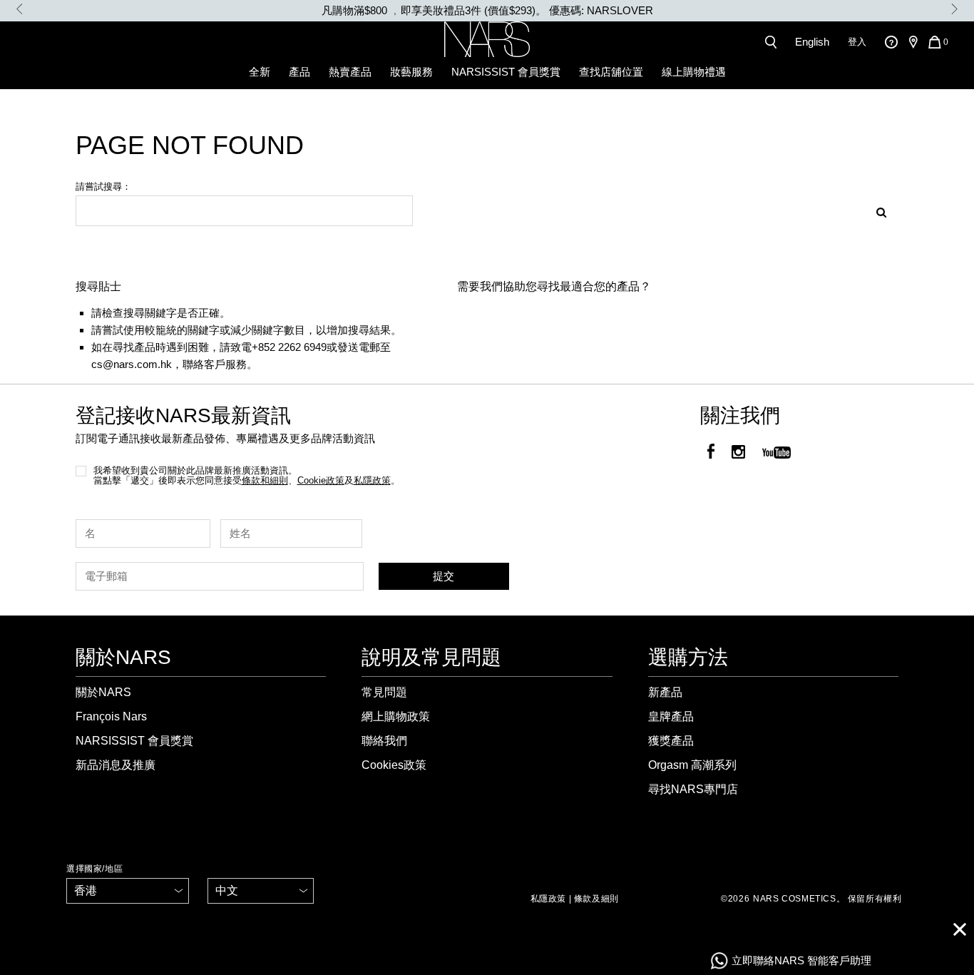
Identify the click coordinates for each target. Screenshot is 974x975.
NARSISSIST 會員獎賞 (505, 72)
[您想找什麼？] (774, 42)
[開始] (876, 211)
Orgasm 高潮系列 (692, 765)
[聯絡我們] (891, 41)
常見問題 (384, 692)
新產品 (665, 692)
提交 (443, 576)
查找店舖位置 (611, 72)
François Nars (111, 716)
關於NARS (103, 692)
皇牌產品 (671, 716)
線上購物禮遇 (694, 72)
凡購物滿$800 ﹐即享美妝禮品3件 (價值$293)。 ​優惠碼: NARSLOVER (487, 10)
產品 (299, 72)
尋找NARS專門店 (693, 789)
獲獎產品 (671, 741)
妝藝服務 (411, 72)
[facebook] (710, 453)
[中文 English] (260, 891)
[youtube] (776, 453)
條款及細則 (596, 899)
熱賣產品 (350, 72)
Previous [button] (19, 9)
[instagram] (738, 453)
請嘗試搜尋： (103, 187)
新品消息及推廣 (115, 765)
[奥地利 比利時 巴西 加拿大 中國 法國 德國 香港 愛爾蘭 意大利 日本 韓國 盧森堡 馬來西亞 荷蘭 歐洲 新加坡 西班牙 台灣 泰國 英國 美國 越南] (127, 891)
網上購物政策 (396, 716)
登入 (857, 41)
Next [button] (954, 9)
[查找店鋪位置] (912, 42)
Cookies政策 (394, 765)
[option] (487, 10)
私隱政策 (548, 899)
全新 (259, 72)
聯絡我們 (384, 741)
